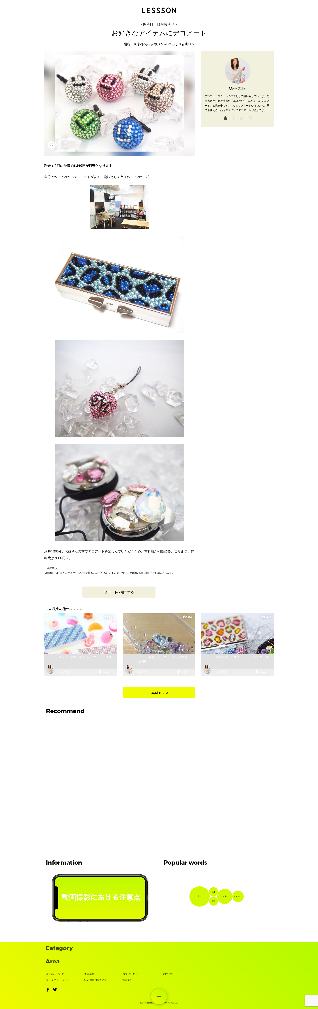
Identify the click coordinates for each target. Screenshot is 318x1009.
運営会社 (127, 980)
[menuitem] (159, 996)
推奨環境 (89, 974)
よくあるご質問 (55, 974)
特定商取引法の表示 (95, 980)
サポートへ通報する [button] (119, 592)
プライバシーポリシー (59, 980)
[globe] (225, 119)
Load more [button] (159, 692)
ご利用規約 (167, 974)
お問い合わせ (130, 974)
